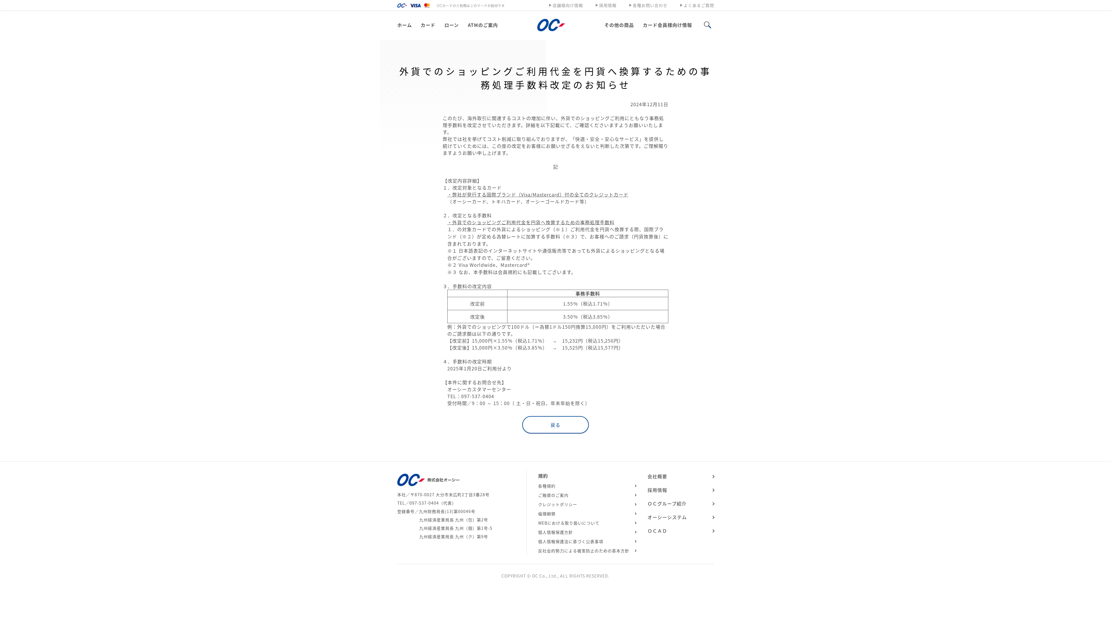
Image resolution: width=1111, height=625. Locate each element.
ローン (451, 24)
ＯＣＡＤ (657, 530)
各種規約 (547, 486)
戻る (555, 424)
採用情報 (608, 5)
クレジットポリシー (557, 504)
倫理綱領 (547, 513)
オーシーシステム (667, 517)
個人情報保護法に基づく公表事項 (570, 541)
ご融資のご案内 (553, 495)
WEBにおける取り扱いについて (568, 523)
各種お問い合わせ (650, 5)
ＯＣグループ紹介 (667, 503)
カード (428, 24)
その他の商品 (619, 24)
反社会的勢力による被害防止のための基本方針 (583, 551)
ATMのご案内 (483, 24)
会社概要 (657, 476)
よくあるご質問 (699, 5)
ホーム (404, 24)
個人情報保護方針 (555, 532)
